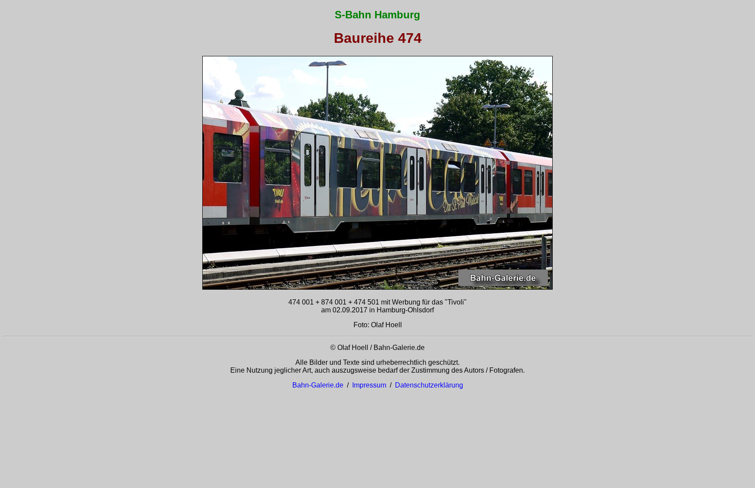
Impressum (369, 385)
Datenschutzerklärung (429, 385)
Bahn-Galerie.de (317, 385)
